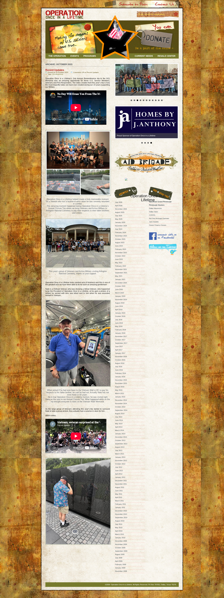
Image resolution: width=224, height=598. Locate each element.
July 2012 (118, 467)
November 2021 (121, 269)
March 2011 (119, 501)
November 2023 (121, 236)
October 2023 (120, 239)
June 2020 (119, 289)
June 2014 (119, 420)
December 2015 (121, 380)
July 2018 (118, 320)
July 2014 (118, 417)
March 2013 (119, 454)
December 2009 (121, 541)
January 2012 (120, 477)
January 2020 (120, 296)
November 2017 (121, 336)
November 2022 (121, 252)
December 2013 (121, 437)
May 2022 (118, 263)
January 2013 (120, 457)
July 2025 (118, 216)
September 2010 (121, 517)
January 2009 (120, 568)
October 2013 (120, 440)
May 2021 (118, 276)
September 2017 (121, 343)
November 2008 (121, 571)
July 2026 (118, 202)
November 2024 (121, 226)
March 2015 (119, 393)
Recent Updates (54, 70)
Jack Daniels (154, 222)
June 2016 (119, 370)
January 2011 (120, 507)
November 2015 (121, 383)
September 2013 (121, 444)
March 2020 (119, 293)
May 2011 (118, 494)
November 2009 (121, 544)
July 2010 (118, 524)
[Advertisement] (163, 270)
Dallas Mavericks (155, 208)
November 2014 (121, 403)
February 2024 (120, 232)
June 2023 (119, 246)
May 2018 (118, 326)
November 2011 (121, 484)
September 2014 (121, 410)
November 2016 (121, 356)
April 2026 (118, 206)
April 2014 (118, 427)
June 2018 (119, 323)
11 (162, 100)
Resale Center (166, 56)
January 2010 (120, 538)
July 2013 (118, 450)
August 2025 (119, 212)
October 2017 (120, 340)
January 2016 (120, 377)
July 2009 (118, 558)
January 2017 (120, 353)
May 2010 (118, 527)
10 (159, 100)
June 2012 (119, 470)
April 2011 (118, 497)
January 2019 (120, 313)
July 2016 (118, 367)
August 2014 (119, 413)
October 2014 (120, 407)
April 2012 (118, 474)
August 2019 (119, 303)
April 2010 (118, 531)
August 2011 (119, 487)
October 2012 (120, 464)
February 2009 (120, 564)
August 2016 (119, 363)
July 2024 (118, 229)
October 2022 (120, 256)
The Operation (57, 56)
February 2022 (120, 266)
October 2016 (120, 360)
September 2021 (121, 273)
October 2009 (120, 548)
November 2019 (121, 299)
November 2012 (121, 460)
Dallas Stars (153, 212)
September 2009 (121, 551)
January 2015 (120, 397)
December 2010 (121, 511)
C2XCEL (152, 215)
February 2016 (120, 373)
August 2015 (119, 387)
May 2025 (118, 219)
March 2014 (119, 430)
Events (74, 56)
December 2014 (121, 400)
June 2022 (119, 259)
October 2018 (120, 316)
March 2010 (119, 534)
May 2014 (118, 424)
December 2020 (121, 283)
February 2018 (120, 330)
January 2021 (120, 279)
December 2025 (121, 209)
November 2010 (121, 514)
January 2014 (120, 434)
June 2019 (119, 306)
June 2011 (119, 491)
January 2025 (120, 222)
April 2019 (118, 310)
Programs (89, 56)
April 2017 (118, 350)
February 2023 (120, 249)
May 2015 (118, 390)
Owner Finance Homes (157, 225)
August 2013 (119, 447)
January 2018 (120, 333)
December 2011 (121, 481)
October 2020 (120, 286)
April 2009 (118, 561)
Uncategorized (57, 74)
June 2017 (119, 346)
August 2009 (119, 554)
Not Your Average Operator (159, 218)
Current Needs (144, 56)
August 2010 (119, 521)
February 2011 (120, 504)
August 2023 (119, 242)
